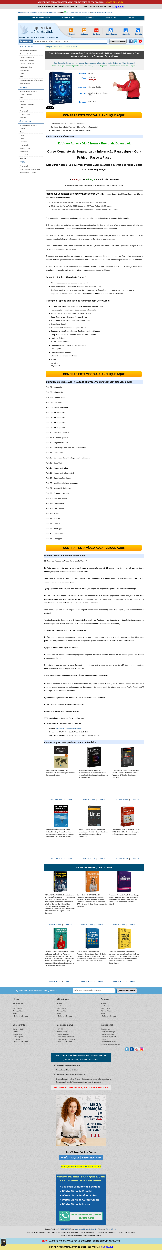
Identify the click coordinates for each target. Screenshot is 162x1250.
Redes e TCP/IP (25, 114)
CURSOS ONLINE (68, 18)
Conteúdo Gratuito (66, 1024)
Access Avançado (63, 1034)
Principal (48, 47)
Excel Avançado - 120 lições (66, 1039)
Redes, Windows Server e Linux (30, 169)
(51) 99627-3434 (72, 12)
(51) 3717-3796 (84, 12)
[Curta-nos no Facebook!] (131, 43)
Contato (103, 1039)
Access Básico (62, 1031)
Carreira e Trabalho (26, 54)
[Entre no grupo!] (81, 1199)
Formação (16, 1039)
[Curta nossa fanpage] (132, 1049)
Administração (18, 1003)
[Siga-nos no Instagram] (141, 1049)
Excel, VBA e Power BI (27, 57)
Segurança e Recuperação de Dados (31, 80)
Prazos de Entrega (107, 1034)
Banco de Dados (18, 1029)
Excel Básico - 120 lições (65, 1036)
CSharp (22, 128)
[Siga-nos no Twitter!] (135, 43)
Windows (23, 117)
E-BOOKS (90, 18)
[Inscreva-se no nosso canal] (136, 1049)
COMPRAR (68, 800)
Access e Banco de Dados (28, 91)
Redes (22, 73)
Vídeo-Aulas (58, 47)
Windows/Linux (18, 1011)
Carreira (15, 1031)
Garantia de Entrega (108, 1031)
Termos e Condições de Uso (110, 1044)
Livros (16, 999)
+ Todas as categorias (20, 1016)
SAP (21, 77)
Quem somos (105, 1029)
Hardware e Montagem (27, 64)
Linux (21, 107)
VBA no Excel (24, 151)
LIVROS (131, 18)
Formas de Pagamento (109, 1036)
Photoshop (23, 142)
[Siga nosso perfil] (127, 1049)
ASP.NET (60, 1029)
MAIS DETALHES (56, 800)
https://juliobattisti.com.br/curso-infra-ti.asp (81, 1166)
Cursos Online (20, 1024)
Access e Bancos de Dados (28, 50)
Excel (22, 101)
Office (22, 138)
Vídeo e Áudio (24, 155)
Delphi (22, 132)
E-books (105, 999)
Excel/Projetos (18, 1036)
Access (59, 1003)
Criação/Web (17, 1034)
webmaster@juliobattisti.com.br (102, 12)
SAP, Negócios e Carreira (28, 172)
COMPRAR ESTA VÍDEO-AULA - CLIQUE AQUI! (94, 115)
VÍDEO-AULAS (111, 18)
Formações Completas (27, 60)
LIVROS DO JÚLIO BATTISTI (40, 18)
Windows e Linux (25, 83)
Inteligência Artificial (26, 67)
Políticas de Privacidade (109, 1042)
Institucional (107, 1024)
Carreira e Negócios (26, 94)
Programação (24, 70)
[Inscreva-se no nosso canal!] (140, 43)
